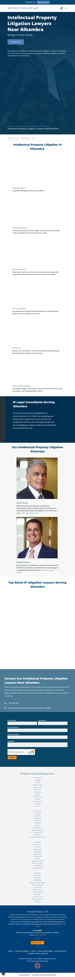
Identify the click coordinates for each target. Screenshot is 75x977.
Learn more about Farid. (30, 513)
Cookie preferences (24, 975)
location (61, 8)
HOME (10, 951)
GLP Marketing (42, 961)
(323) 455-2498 (43, 2)
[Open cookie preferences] (3, 973)
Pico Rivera (38, 880)
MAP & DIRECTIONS (45, 951)
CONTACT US (36, 943)
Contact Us (15, 42)
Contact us (20, 438)
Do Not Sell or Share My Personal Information (44, 975)
